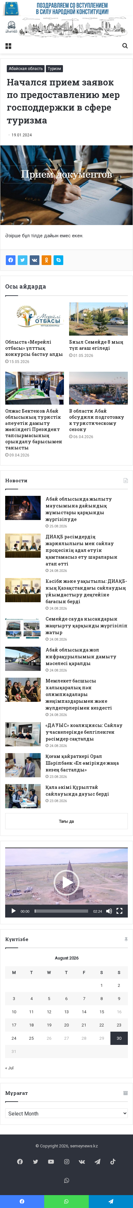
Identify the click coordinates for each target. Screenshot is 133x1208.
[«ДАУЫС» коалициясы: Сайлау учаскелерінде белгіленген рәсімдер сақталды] (23, 734)
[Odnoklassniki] (46, 260)
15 (101, 1011)
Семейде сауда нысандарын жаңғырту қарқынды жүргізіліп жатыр (87, 625)
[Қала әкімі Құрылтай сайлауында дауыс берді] (23, 796)
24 (14, 1038)
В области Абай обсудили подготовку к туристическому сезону (96, 420)
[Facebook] (10, 260)
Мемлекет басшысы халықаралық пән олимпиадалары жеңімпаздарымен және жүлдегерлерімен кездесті (79, 694)
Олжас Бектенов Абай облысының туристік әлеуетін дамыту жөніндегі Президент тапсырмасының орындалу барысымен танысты (33, 429)
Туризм (54, 68)
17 (14, 1025)
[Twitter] (22, 260)
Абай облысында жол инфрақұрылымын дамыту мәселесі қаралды (81, 656)
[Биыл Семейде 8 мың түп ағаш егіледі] (98, 319)
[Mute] (109, 911)
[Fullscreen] (119, 911)
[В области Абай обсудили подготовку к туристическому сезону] (98, 388)
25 (31, 1038)
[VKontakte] (34, 260)
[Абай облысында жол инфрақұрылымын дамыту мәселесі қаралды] (23, 659)
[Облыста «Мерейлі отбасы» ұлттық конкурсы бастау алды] (34, 319)
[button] (66, 883)
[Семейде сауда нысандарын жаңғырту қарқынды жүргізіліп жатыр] (23, 628)
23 (119, 1025)
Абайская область (26, 68)
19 (49, 1025)
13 (66, 1011)
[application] (66, 883)
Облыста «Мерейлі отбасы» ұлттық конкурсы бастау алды (34, 348)
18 (31, 1025)
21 (84, 1025)
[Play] (13, 911)
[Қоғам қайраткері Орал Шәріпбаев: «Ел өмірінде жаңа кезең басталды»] (23, 765)
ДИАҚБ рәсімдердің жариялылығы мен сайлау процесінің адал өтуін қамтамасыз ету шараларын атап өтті (82, 550)
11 (31, 1011)
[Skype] (58, 260)
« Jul (9, 1068)
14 (84, 1011)
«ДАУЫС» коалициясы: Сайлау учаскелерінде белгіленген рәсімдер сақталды (84, 732)
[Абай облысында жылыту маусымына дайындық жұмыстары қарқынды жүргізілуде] (23, 508)
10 (14, 1011)
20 (66, 1025)
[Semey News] (66, 27)
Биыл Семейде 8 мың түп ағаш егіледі (96, 345)
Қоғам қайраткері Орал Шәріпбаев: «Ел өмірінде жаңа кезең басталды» (82, 763)
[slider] (61, 911)
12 (49, 1011)
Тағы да (66, 821)
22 (101, 1025)
